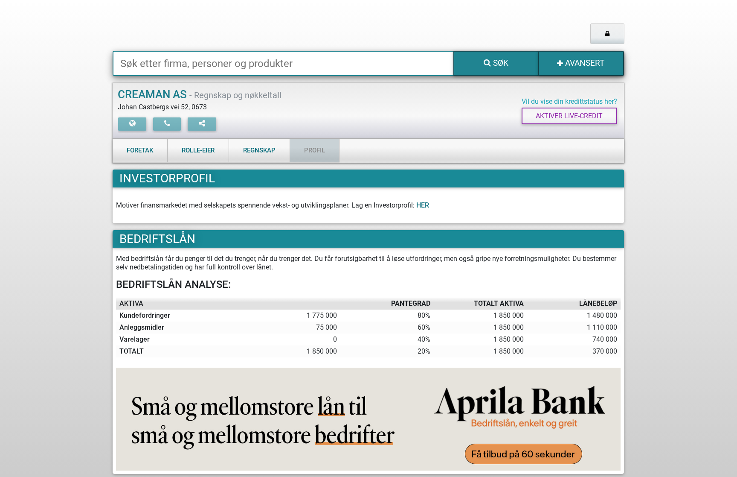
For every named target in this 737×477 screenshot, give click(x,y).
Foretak (140, 150)
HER (422, 205)
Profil (314, 150)
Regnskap (259, 150)
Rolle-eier (198, 150)
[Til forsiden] (219, 25)
